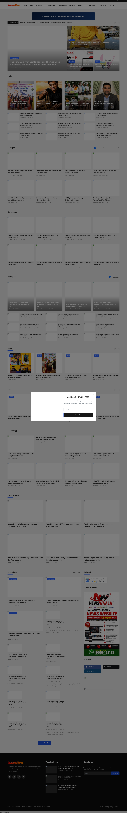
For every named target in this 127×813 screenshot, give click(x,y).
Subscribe (78, 415)
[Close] (94, 394)
